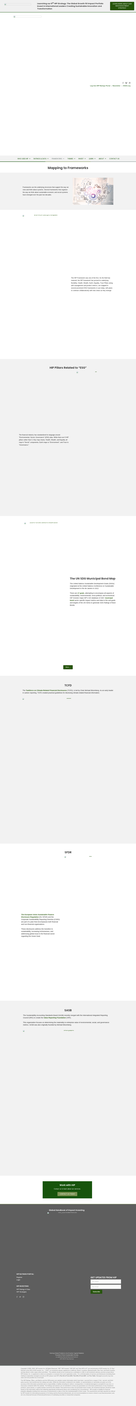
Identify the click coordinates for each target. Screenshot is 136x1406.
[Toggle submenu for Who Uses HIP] (30, 158)
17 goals (81, 593)
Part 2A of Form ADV (66, 1376)
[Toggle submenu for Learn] (95, 158)
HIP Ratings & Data (23, 1289)
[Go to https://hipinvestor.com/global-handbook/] (66, 1285)
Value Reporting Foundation (55, 1018)
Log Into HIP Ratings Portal (100, 86)
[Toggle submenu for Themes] (74, 158)
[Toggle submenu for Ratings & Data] (48, 158)
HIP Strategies (21, 1292)
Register (19, 1277)
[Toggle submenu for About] (105, 158)
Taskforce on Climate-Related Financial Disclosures (46, 690)
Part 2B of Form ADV (80, 1376)
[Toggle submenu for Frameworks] (63, 158)
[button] (96, 1292)
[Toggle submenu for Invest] (85, 158)
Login (18, 1280)
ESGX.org (126, 86)
